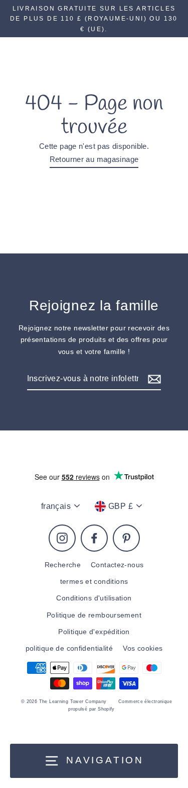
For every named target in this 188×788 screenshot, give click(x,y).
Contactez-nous (117, 565)
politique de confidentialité (69, 648)
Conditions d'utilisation (93, 598)
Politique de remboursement (94, 615)
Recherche (63, 565)
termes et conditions (94, 581)
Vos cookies (142, 648)
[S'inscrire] (153, 379)
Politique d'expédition (93, 632)
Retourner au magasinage (94, 159)
